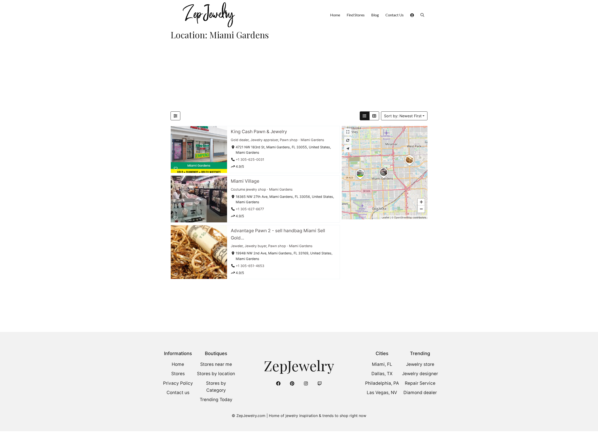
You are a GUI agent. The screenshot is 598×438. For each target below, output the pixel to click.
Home (335, 15)
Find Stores (356, 15)
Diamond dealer (420, 392)
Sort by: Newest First (403, 116)
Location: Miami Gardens (220, 34)
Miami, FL (382, 364)
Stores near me (216, 364)
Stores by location (216, 373)
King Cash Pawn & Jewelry (259, 131)
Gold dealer (240, 140)
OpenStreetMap (403, 217)
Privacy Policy (178, 383)
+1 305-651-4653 (250, 265)
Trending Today (216, 399)
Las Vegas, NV (382, 392)
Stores (178, 373)
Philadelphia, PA (382, 383)
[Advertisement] (299, 76)
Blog (375, 15)
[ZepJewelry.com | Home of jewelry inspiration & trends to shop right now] (208, 15)
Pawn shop (289, 140)
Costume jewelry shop (248, 189)
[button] (422, 15)
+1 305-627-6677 (250, 209)
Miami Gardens (312, 140)
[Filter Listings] (175, 115)
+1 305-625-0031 (250, 159)
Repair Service (420, 383)
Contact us (178, 392)
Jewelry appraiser (264, 140)
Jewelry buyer (255, 246)
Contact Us (394, 15)
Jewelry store (420, 364)
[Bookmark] (176, 168)
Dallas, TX (381, 373)
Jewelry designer (420, 373)
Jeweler (237, 246)
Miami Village (245, 181)
